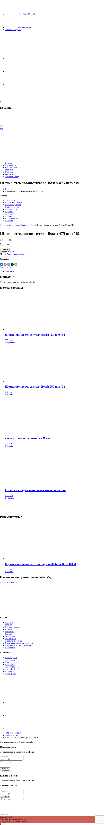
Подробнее (10, 342)
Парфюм (9, 211)
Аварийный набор (13, 218)
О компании (10, 165)
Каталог (8, 163)
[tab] (54, 271)
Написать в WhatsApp (9, 582)
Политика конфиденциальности (19, 643)
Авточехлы (10, 200)
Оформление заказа (13, 641)
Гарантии (9, 170)
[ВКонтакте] (1, 264)
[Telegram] (8, 264)
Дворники (24, 225)
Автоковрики (11, 209)
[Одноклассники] (5, 264)
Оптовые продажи (13, 30)
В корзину (5, 249)
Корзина (8, 634)
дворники (22, 254)
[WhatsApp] (15, 264)
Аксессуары (10, 216)
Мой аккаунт (10, 636)
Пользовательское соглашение (18, 645)
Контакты (9, 174)
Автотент (9, 221)
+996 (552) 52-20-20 (26, 14)
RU (1, 126)
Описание (9, 271)
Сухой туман (10, 674)
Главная (8, 189)
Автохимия (10, 214)
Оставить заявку (12, 177)
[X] (12, 264)
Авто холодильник (13, 205)
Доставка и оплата (13, 167)
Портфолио (10, 172)
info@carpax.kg (24, 27)
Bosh (33, 225)
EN (1, 128)
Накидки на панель (13, 202)
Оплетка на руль (12, 207)
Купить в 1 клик (7, 267)
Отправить (5, 770)
